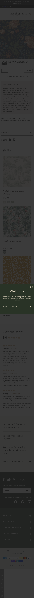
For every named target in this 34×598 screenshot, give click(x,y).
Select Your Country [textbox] (9, 306)
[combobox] (17, 306)
